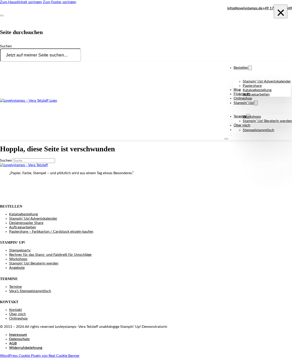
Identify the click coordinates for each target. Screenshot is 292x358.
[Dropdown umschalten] (250, 67)
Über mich (242, 125)
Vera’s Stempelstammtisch (30, 291)
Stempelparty (20, 250)
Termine (15, 287)
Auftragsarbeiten (256, 94)
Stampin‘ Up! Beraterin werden (267, 121)
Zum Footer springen (59, 2)
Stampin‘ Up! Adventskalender (267, 81)
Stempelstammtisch (258, 130)
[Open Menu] (226, 138)
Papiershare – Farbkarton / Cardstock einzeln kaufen (51, 231)
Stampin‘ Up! (244, 103)
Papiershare (252, 86)
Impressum (18, 335)
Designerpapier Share (26, 223)
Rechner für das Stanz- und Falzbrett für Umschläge (50, 254)
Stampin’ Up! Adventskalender (33, 218)
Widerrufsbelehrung (25, 348)
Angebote (17, 268)
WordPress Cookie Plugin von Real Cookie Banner (40, 356)
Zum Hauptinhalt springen (21, 2)
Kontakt (15, 310)
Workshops (252, 116)
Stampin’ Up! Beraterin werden (33, 263)
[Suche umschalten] (2, 15)
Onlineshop (243, 98)
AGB (13, 343)
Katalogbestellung (257, 90)
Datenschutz (19, 339)
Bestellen (241, 67)
